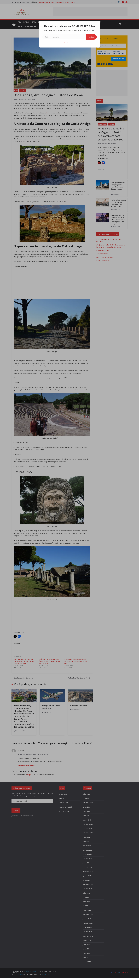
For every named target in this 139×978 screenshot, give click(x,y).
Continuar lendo (69, 43)
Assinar (91, 37)
